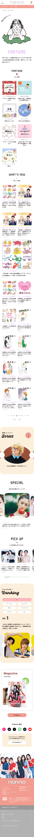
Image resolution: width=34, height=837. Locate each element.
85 (19, 415)
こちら (13, 802)
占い (25, 612)
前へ (14, 420)
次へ (19, 420)
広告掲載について (6, 794)
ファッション (23, 6)
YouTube (30, 729)
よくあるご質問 (5, 788)
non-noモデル (5, 6)
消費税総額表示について (25, 787)
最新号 (16, 6)
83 (14, 415)
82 (11, 415)
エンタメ (9, 612)
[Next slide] (20, 517)
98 (27, 415)
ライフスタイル (24, 607)
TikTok (9, 729)
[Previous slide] (13, 517)
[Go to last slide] (4, 645)
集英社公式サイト (23, 788)
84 (16, 415)
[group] (17, 645)
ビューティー (31, 6)
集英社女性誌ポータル (24, 790)
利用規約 (4, 790)
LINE (19, 729)
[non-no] (17, 2)
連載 (11, 6)
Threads (24, 729)
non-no (17, 782)
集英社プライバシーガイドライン (9, 792)
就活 (9, 607)
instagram (4, 729)
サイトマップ (5, 787)
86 (22, 415)
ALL (17, 599)
